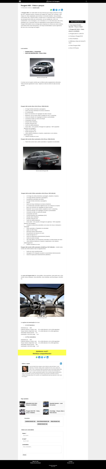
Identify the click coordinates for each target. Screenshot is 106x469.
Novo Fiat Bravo (74, 38)
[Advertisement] (42, 37)
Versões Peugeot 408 (42, 424)
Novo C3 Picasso (74, 48)
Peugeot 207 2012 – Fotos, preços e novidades (76, 30)
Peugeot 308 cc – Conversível (33, 51)
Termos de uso (70, 462)
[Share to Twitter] (59, 10)
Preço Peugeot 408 (55, 421)
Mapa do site (35, 461)
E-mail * (24, 439)
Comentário (25, 444)
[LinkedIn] (61, 364)
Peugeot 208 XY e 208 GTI (77, 33)
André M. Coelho (36, 7)
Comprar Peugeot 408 (30, 421)
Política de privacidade (35, 462)
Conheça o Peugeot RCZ (76, 36)
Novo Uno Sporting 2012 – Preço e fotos (35, 53)
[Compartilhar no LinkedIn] (62, 10)
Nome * (24, 433)
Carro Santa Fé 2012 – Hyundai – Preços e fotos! (76, 25)
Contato (70, 461)
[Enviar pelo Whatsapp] (51, 10)
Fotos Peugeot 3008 (75, 45)
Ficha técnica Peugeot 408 (43, 421)
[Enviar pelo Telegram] (56, 10)
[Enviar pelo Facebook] (54, 10)
